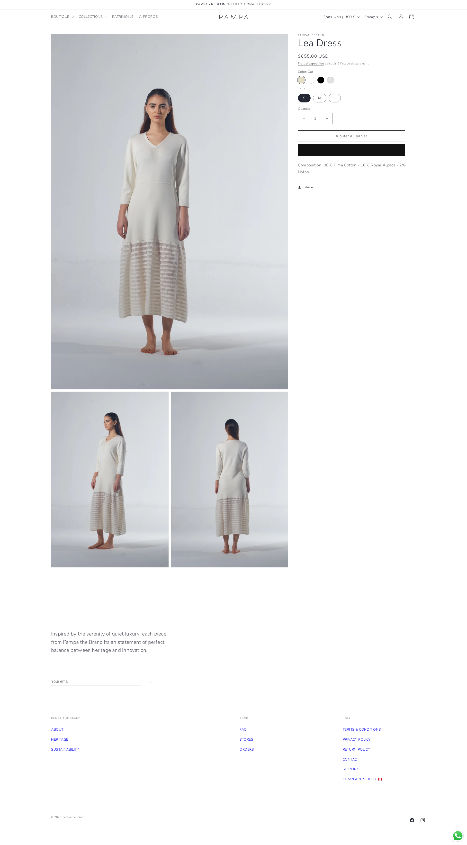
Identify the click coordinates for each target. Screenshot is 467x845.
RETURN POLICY (356, 749)
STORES (246, 739)
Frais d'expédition (311, 63)
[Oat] (301, 80)
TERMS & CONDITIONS (362, 729)
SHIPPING (351, 769)
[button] (62, 17)
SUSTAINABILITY (65, 749)
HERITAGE (59, 739)
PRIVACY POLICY (357, 739)
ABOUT (57, 729)
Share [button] (308, 187)
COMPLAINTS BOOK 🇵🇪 (362, 779)
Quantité (304, 109)
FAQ (243, 729)
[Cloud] (311, 80)
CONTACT (351, 759)
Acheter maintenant (351, 150)
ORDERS (247, 749)
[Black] (320, 80)
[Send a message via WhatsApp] (458, 836)
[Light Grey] (330, 80)
